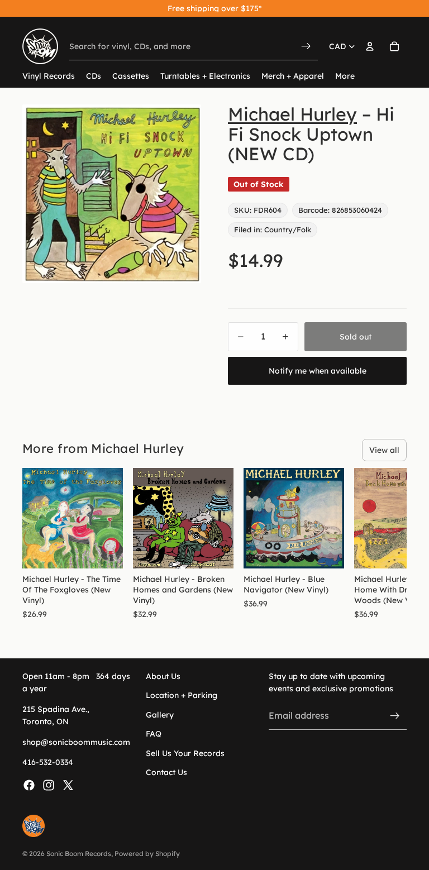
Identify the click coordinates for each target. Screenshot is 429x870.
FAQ (153, 734)
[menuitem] (345, 76)
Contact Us (166, 772)
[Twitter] (68, 785)
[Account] (370, 46)
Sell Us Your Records (185, 753)
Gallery (160, 715)
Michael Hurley (292, 114)
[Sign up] (395, 715)
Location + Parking (181, 695)
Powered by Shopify (147, 853)
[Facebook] (29, 785)
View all (384, 450)
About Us (163, 676)
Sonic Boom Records (78, 853)
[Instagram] (48, 785)
